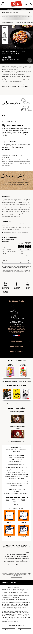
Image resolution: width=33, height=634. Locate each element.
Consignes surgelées (19, 457)
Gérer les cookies (16, 612)
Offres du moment (10, 467)
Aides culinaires (12, 478)
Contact (5, 560)
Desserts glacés (13, 480)
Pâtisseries (21, 480)
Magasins (10, 457)
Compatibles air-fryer (21, 467)
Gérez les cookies (9, 556)
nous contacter (16, 347)
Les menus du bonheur (16, 485)
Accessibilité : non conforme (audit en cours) (19, 560)
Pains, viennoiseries (10, 481)
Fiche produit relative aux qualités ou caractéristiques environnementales (16, 562)
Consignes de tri (17, 558)
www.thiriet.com (6, 589)
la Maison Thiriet (16, 301)
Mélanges (4, 22)
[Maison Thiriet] (16, 4)
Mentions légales (11, 554)
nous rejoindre (16, 351)
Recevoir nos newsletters (24, 381)
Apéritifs (12, 469)
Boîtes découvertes (17, 483)
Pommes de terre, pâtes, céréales (19, 476)
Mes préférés (10, 9)
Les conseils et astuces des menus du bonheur (16, 493)
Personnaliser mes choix (16, 626)
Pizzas (23, 470)
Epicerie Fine (8, 483)
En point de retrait (22, 449)
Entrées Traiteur (19, 469)
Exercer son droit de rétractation (16, 564)
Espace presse (25, 558)
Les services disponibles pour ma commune (15, 552)
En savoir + (16, 504)
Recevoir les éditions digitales (9, 381)
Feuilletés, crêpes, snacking (14, 470)
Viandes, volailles (22, 474)
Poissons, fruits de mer (11, 474)
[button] (26, 4)
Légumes (7, 476)
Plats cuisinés (21, 472)
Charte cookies (18, 556)
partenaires (18, 589)
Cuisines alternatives (22, 481)
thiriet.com (16, 551)
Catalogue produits (21, 554)
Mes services (23, 9)
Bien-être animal (8, 558)
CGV (28, 552)
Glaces (22, 478)
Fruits (18, 478)
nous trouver (16, 342)
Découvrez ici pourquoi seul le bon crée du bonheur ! (16, 322)
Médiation (25, 556)
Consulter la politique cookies (10, 621)
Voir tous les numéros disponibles (15, 403)
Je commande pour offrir (16, 461)
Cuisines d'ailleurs (12, 472)
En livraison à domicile (11, 449)
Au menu (16, 491)
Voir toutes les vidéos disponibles (15, 441)
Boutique (25, 483)
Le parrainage (16, 451)
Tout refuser (9, 630)
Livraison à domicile (16, 459)
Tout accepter (24, 630)
